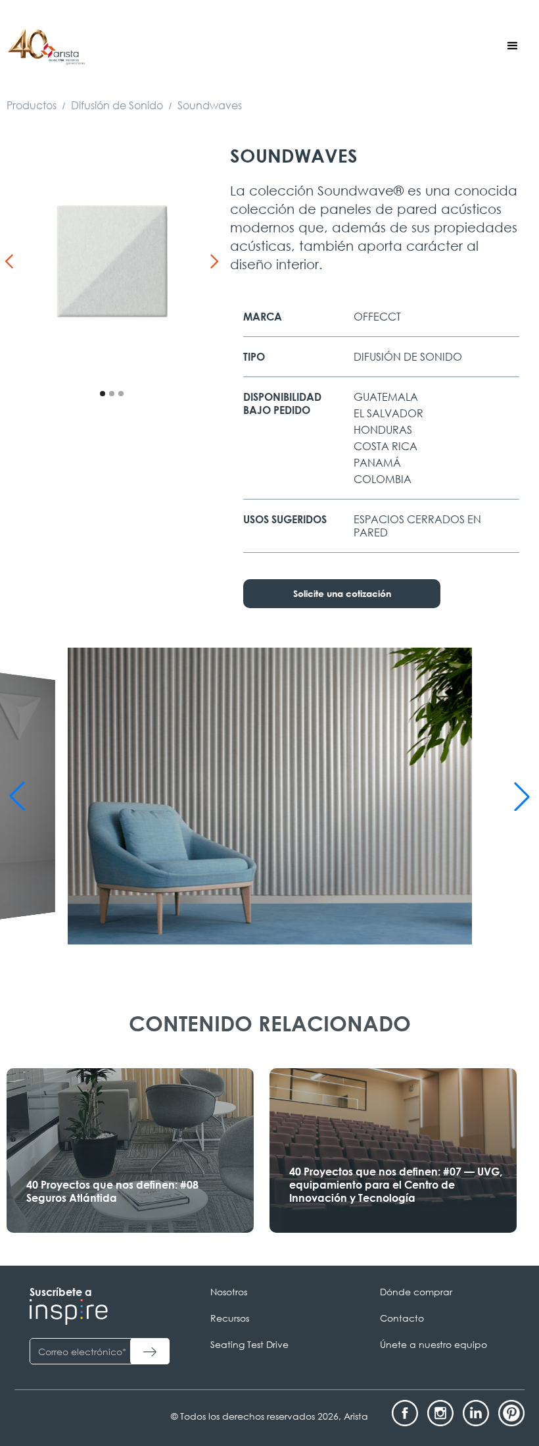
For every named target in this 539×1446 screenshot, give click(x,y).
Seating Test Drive (249, 1344)
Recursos (229, 1318)
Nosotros (228, 1291)
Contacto (402, 1318)
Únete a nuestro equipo (433, 1344)
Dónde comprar (416, 1291)
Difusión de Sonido (117, 105)
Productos (32, 105)
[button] (512, 46)
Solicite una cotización (342, 593)
